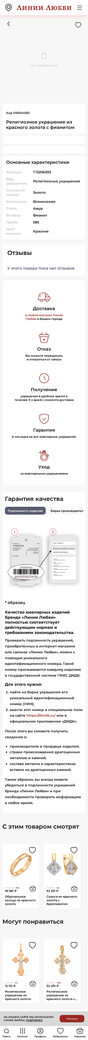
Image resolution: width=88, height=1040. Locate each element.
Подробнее (34, 1020)
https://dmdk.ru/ (40, 715)
